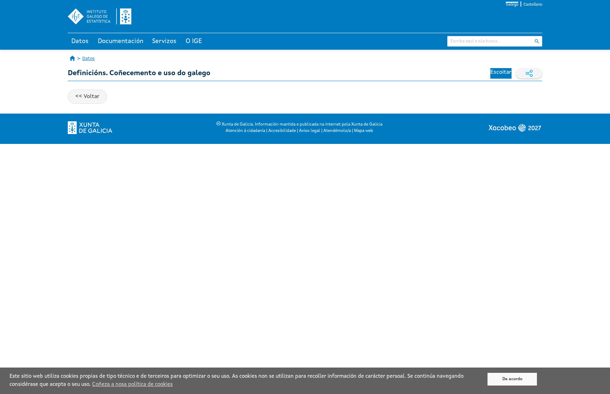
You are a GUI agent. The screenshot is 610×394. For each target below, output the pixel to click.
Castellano (533, 5)
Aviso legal (309, 131)
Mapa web (363, 131)
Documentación (120, 41)
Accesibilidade (282, 131)
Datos (80, 41)
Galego (512, 5)
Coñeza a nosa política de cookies (132, 384)
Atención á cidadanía (245, 131)
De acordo (512, 379)
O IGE (194, 41)
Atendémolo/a (337, 131)
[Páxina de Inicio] (72, 58)
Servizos (164, 41)
